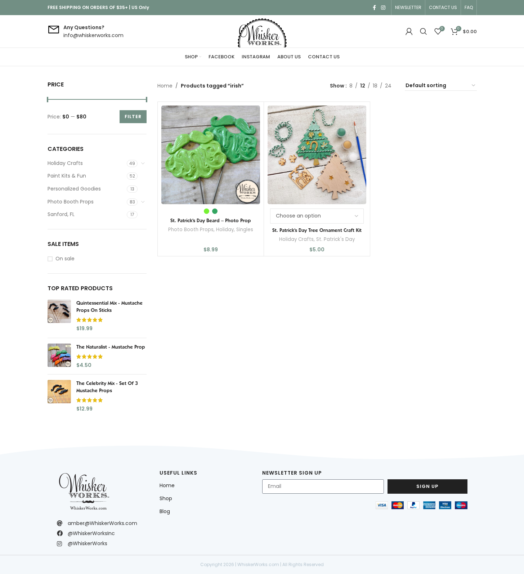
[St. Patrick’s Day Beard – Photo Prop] (210, 155)
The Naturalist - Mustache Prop (110, 347)
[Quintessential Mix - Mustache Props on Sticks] (59, 316)
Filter (133, 116)
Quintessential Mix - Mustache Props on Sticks (109, 306)
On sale (65, 258)
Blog (165, 511)
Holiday (225, 229)
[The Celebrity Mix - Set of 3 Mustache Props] (59, 396)
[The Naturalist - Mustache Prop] (59, 356)
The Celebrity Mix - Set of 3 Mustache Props (107, 387)
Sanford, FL (61, 214)
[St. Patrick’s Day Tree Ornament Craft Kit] (317, 155)
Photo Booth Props (71, 201)
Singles (244, 229)
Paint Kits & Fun (67, 175)
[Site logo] (262, 31)
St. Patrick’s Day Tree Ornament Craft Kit (317, 230)
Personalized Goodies (74, 188)
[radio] (206, 211)
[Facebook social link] (374, 8)
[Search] (423, 31)
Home (165, 85)
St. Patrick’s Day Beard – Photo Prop (210, 220)
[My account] (409, 31)
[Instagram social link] (383, 8)
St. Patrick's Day (335, 239)
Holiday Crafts (65, 163)
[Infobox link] (86, 31)
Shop (166, 498)
